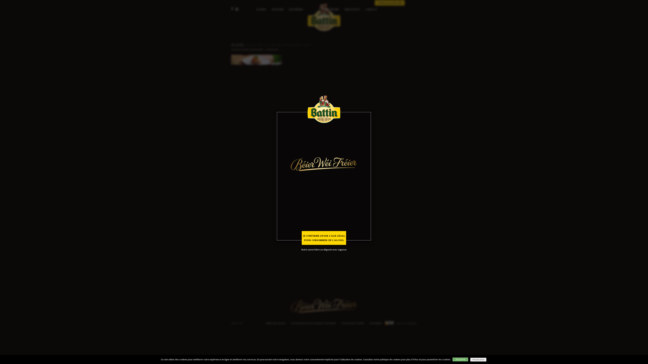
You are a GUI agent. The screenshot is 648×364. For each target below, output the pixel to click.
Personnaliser (478, 359)
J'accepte (460, 359)
